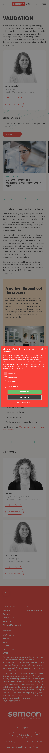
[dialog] (24, 376)
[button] (24, 402)
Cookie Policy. (20, 368)
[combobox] (42, 349)
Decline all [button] (24, 397)
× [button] (45, 349)
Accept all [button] (24, 392)
